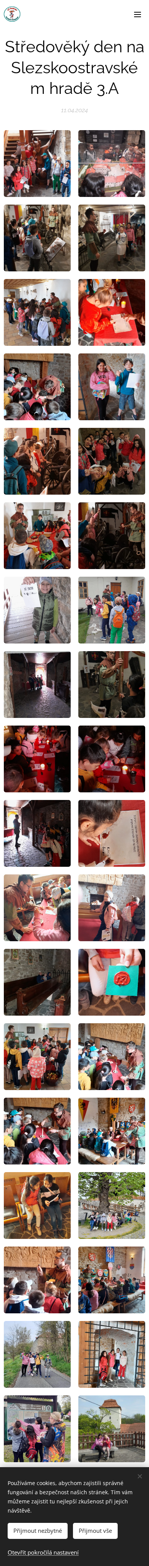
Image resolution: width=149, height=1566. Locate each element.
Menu (137, 14)
